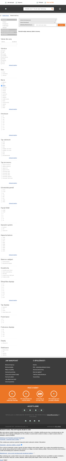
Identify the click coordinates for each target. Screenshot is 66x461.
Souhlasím (21, 438)
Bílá (3, 84)
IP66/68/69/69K (6, 155)
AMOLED (5, 307)
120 (3, 332)
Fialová (4, 89)
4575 (4, 251)
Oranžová (5, 94)
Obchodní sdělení (9, 377)
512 (3, 198)
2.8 (3, 285)
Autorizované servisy (38, 369)
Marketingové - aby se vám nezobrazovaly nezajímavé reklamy (16, 453)
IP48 (4, 142)
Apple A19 (5, 168)
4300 (4, 247)
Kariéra (35, 364)
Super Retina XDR (7, 312)
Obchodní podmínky (10, 372)
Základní (4, 27)
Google (4, 54)
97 (3, 116)
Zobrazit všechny (13, 65)
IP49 (4, 143)
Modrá (4, 92)
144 (3, 334)
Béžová (4, 82)
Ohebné (4, 22)
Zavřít (1, 460)
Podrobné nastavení (13, 438)
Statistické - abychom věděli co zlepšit (10, 445)
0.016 (4, 190)
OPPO (3, 62)
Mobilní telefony (14, 15)
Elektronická (5, 350)
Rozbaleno (5, 73)
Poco (3, 63)
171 (3, 126)
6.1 (3, 287)
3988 (4, 244)
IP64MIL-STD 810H (7, 148)
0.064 (4, 211)
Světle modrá (6, 99)
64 (3, 193)
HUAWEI (4, 55)
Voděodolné (5, 25)
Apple (3, 50)
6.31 (4, 292)
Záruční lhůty (36, 377)
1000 (4, 200)
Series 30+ (5, 230)
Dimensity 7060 (6, 173)
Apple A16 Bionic (7, 164)
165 (3, 121)
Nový (4, 72)
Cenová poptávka (9, 381)
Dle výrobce (4, 34)
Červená (4, 87)
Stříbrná (4, 97)
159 (3, 117)
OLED (4, 310)
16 (3, 220)
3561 (4, 240)
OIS (3, 351)
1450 (4, 237)
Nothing (4, 60)
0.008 (4, 210)
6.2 (3, 289)
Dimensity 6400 (6, 171)
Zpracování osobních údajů (12, 374)
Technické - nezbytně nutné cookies (9, 439)
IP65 (4, 152)
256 (3, 196)
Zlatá (4, 105)
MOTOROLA (5, 57)
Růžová (4, 95)
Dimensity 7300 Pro (7, 176)
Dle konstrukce (5, 29)
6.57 (4, 297)
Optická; (5, 355)
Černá (4, 85)
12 (3, 218)
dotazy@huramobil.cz (52, 415)
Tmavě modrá (6, 102)
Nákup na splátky (9, 369)
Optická (4, 353)
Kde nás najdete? (37, 372)
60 (3, 329)
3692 (4, 242)
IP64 (4, 147)
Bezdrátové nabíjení (7, 263)
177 (3, 127)
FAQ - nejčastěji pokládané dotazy (41, 367)
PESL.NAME (58, 426)
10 (3, 320)
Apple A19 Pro (6, 169)
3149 (4, 239)
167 (3, 122)
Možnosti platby (9, 367)
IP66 (4, 153)
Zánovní (4, 75)
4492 (4, 249)
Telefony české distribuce (39, 374)
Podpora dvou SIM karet (8, 275)
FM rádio (5, 273)
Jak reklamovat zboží (10, 379)
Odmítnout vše (4, 438)
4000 (4, 246)
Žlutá (4, 107)
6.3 (3, 290)
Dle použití (4, 19)
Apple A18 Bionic (7, 166)
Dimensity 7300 (6, 174)
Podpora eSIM (6, 277)
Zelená (4, 104)
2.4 (3, 284)
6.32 (4, 294)
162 (3, 119)
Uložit (5, 460)
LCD (4, 308)
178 (3, 129)
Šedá (4, 100)
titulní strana (5, 15)
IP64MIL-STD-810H (7, 150)
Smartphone (5, 23)
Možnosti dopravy (9, 364)
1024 (4, 201)
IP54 (4, 145)
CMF (3, 52)
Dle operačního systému (8, 32)
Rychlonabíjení (6, 261)
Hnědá (4, 90)
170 (3, 124)
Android (4, 227)
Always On (5, 343)
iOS (3, 228)
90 (3, 331)
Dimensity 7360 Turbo (8, 178)
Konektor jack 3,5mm (7, 270)
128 (3, 195)
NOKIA (3, 58)
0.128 (4, 191)
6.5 (3, 295)
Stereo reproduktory (7, 272)
